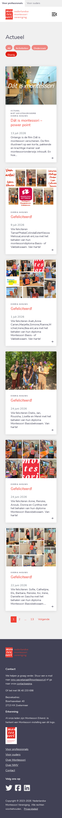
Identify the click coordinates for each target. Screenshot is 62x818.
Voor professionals (12, 3)
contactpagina (24, 684)
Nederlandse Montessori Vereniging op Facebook (17, 788)
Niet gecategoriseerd (23, 113)
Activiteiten (22, 47)
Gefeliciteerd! (21, 217)
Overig (11, 54)
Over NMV (12, 765)
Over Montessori (16, 760)
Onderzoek (40, 47)
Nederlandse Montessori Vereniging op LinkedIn (26, 788)
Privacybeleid (31, 809)
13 (33, 619)
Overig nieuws (19, 116)
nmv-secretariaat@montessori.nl (28, 680)
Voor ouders (33, 3)
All (9, 47)
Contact (10, 770)
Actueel (15, 111)
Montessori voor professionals (22, 14)
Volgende (44, 619)
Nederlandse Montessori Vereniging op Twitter (9, 788)
